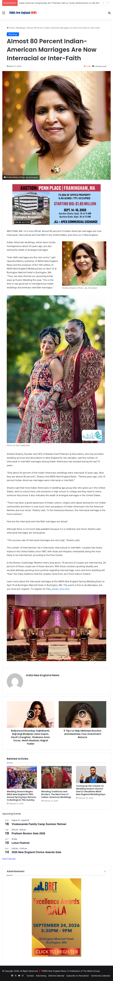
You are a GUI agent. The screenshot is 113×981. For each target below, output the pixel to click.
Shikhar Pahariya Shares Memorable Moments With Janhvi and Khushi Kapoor (54, 3)
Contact (30, 976)
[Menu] (3, 13)
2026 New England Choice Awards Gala (36, 852)
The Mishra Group (91, 971)
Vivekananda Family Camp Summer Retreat (39, 824)
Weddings (20, 28)
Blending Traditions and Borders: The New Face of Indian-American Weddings (56, 794)
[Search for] (109, 13)
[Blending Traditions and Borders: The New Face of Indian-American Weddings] (56, 777)
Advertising (41, 976)
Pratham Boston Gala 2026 (28, 833)
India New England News (42, 675)
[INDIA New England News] (23, 12)
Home (12, 28)
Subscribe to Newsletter (78, 976)
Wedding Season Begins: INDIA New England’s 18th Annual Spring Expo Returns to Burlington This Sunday (21, 795)
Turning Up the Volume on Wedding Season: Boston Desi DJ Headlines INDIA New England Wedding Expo (90, 790)
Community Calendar (100, 976)
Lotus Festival (20, 843)
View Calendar (9, 858)
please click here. (61, 589)
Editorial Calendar (56, 976)
